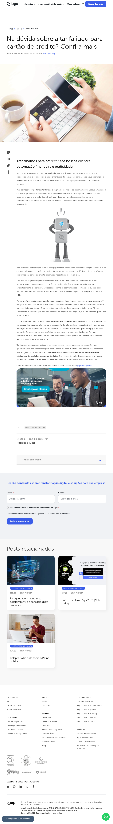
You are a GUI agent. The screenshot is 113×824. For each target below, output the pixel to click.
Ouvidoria (46, 705)
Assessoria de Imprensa (52, 730)
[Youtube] (8, 787)
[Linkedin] (20, 787)
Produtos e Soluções (35, 428)
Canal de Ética (48, 734)
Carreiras (45, 726)
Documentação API (85, 701)
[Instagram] (14, 787)
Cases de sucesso (49, 722)
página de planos (84, 366)
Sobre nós (46, 718)
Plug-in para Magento (86, 709)
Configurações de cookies (18, 819)
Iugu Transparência (85, 738)
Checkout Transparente (17, 734)
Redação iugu (49, 53)
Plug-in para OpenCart (86, 717)
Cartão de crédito (14, 705)
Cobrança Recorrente (16, 726)
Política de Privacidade (86, 734)
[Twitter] (27, 787)
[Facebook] (33, 787)
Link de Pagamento (15, 730)
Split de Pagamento (15, 722)
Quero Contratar (95, 4)
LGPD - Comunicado (86, 742)
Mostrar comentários (31, 460)
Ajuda (44, 701)
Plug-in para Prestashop (87, 713)
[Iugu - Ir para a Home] (12, 4)
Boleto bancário (14, 709)
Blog (44, 746)
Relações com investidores (53, 738)
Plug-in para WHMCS (86, 721)
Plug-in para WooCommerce (89, 705)
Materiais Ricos (48, 742)
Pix (8, 701)
